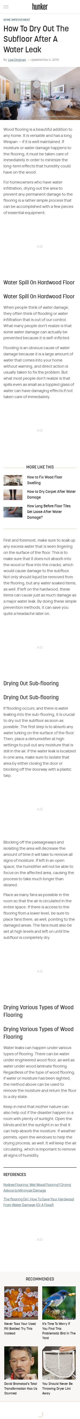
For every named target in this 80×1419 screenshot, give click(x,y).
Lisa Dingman (17, 59)
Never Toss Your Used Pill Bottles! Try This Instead (20, 1328)
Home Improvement (16, 20)
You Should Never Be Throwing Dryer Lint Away (57, 1388)
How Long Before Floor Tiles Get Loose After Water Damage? (49, 512)
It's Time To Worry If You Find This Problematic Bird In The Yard (59, 1331)
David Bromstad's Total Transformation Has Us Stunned (20, 1388)
